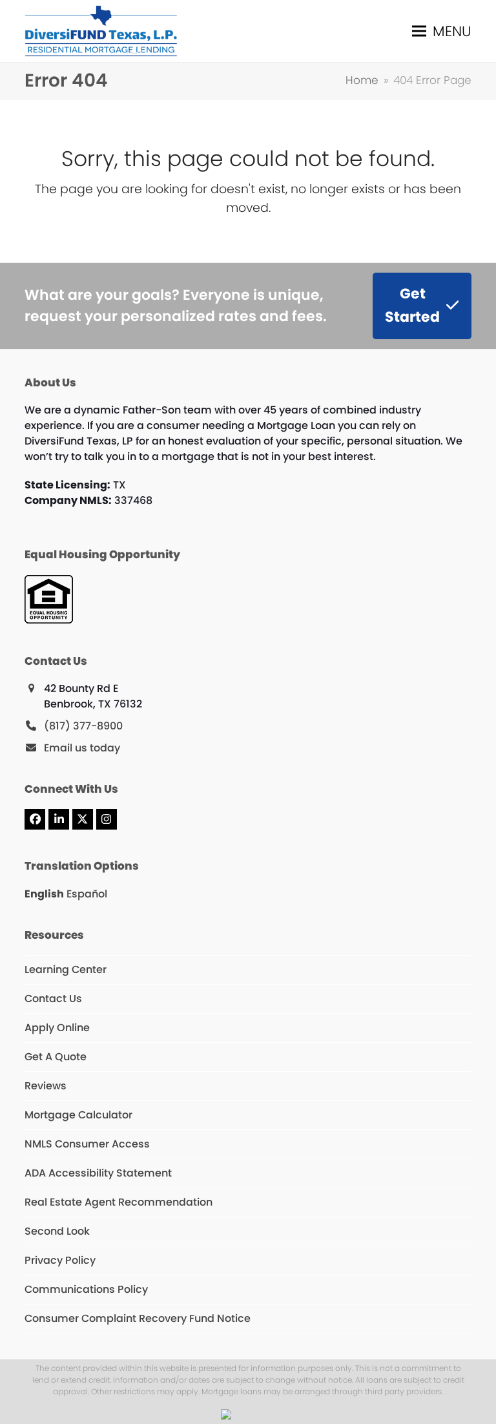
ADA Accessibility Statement (98, 1173)
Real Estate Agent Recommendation (118, 1202)
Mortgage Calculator (78, 1114)
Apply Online (57, 1027)
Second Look (57, 1231)
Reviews (46, 1085)
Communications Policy (86, 1289)
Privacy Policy (60, 1260)
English (44, 893)
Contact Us (53, 998)
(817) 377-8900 (83, 725)
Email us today (82, 747)
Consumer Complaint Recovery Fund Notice (138, 1318)
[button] (441, 30)
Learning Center (66, 969)
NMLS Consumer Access (87, 1143)
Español (87, 893)
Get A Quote (56, 1056)
